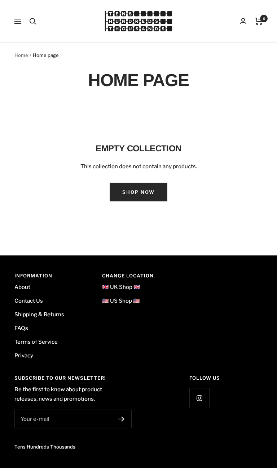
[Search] (33, 21)
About (22, 287)
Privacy (23, 355)
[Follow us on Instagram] (199, 398)
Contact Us (28, 301)
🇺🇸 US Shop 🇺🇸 (121, 301)
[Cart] (259, 21)
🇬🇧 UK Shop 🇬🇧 (121, 287)
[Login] (243, 21)
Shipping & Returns (39, 314)
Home (21, 55)
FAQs (21, 328)
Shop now (138, 192)
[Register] (121, 419)
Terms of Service (36, 342)
